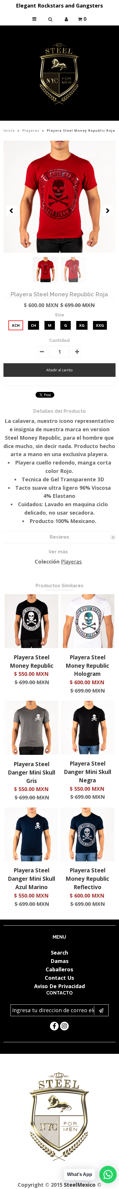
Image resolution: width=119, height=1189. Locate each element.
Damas (59, 960)
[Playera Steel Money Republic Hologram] (87, 646)
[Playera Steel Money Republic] (31, 646)
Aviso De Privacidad (59, 986)
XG (82, 325)
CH (33, 325)
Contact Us (59, 977)
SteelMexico (80, 1184)
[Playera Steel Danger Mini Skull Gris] (31, 752)
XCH (16, 325)
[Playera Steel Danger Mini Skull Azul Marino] (31, 859)
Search (59, 952)
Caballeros (59, 969)
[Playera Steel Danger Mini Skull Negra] (87, 752)
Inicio (9, 130)
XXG (100, 325)
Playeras (30, 130)
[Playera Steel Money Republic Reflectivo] (87, 859)
